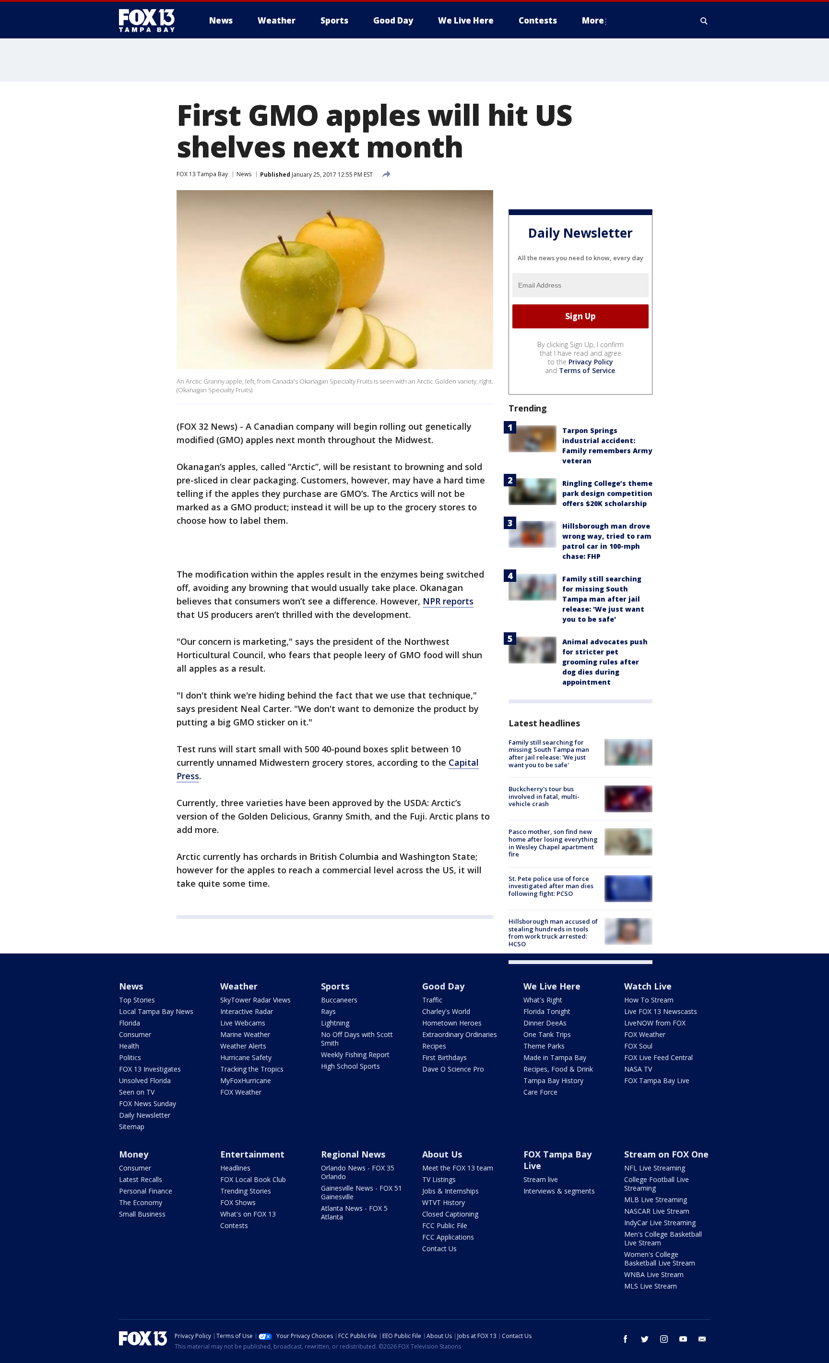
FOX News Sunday (147, 1103)
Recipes (434, 1045)
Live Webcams (242, 1022)
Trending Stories (245, 1190)
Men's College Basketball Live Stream (663, 1238)
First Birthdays (444, 1057)
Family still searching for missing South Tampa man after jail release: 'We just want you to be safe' (603, 599)
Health (129, 1045)
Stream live (540, 1179)
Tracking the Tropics (252, 1069)
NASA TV (638, 1069)
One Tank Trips (547, 1034)
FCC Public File (444, 1225)
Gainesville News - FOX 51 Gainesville (361, 1192)
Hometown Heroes (452, 1022)
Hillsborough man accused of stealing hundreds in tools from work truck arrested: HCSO (553, 932)
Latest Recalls (140, 1179)
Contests (234, 1225)
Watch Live (648, 986)
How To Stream (649, 999)
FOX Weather (240, 1092)
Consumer (135, 1034)
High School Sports (350, 1066)
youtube (683, 1339)
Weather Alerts (243, 1045)
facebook (625, 1339)
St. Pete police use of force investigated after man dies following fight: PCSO (551, 886)
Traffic (432, 999)
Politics (130, 1057)
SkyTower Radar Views (255, 999)
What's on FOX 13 (248, 1213)
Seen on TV (136, 1092)
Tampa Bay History (553, 1080)
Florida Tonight (546, 1011)
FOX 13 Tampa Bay (202, 174)
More (593, 20)
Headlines (235, 1167)
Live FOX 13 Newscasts (660, 1011)
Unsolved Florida (145, 1080)
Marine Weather (245, 1034)
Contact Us (439, 1248)
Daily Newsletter (144, 1115)
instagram (664, 1339)
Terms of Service (587, 370)
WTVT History (443, 1202)
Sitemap (131, 1126)
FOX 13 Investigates (150, 1069)
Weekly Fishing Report (355, 1054)
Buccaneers (339, 999)
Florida (129, 1022)
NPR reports (448, 601)
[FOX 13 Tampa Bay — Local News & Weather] (150, 20)
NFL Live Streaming (654, 1167)
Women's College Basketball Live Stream (659, 1258)
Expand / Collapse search (704, 20)
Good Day (443, 986)
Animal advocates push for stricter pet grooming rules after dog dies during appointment (605, 662)
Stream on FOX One (666, 1154)
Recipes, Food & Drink (558, 1069)
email (702, 1339)
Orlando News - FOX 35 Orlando (357, 1172)
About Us (442, 1154)
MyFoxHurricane (245, 1080)
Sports (335, 986)
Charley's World (446, 1011)
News (244, 174)
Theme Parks (544, 1045)
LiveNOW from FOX (655, 1022)
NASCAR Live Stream (656, 1211)
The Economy (140, 1202)
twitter (644, 1339)
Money (133, 1154)
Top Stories (137, 999)
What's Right (542, 999)
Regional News (353, 1154)
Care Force (540, 1092)
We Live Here (551, 986)
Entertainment (252, 1154)
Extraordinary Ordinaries (459, 1034)
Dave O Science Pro (453, 1069)
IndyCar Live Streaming (660, 1222)
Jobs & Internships (450, 1190)
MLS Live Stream (650, 1286)
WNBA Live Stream (654, 1274)
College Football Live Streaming (656, 1184)
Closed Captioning (450, 1213)
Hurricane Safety (246, 1057)
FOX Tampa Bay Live (656, 1080)
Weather (239, 986)
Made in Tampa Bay (554, 1057)
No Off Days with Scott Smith (357, 1039)
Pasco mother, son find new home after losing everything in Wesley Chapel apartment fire (553, 842)
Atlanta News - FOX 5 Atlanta (354, 1212)
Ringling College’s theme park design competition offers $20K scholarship (607, 493)
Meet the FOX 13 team (457, 1167)
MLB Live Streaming (655, 1199)
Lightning (335, 1022)
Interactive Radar (246, 1011)
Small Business (142, 1213)
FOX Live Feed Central (658, 1057)
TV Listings (439, 1179)
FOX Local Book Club (253, 1179)
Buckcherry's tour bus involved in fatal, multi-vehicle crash (544, 796)
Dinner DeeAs (545, 1022)
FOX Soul (638, 1045)
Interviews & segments (559, 1190)
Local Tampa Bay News (156, 1011)
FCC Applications (448, 1237)
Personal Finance (145, 1190)
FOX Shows (238, 1202)
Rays (328, 1011)
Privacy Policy (590, 361)
